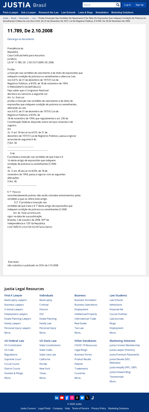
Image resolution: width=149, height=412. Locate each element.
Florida (43, 363)
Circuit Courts (11, 363)
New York (44, 368)
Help (67, 408)
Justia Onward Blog (120, 372)
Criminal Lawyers (13, 309)
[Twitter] (87, 398)
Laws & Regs (85, 12)
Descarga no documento (20, 39)
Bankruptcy (45, 300)
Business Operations (85, 304)
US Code (9, 349)
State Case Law (47, 354)
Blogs (113, 323)
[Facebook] (67, 398)
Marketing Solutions (122, 12)
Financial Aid (116, 309)
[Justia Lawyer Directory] (92, 398)
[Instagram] (72, 398)
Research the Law (48, 12)
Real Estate (80, 323)
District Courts (12, 368)
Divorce (43, 309)
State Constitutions (50, 345)
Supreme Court (12, 359)
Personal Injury (47, 328)
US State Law (48, 340)
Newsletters (102, 12)
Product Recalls (82, 359)
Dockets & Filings (13, 373)
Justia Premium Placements (124, 354)
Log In (127, 5)
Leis (34, 18)
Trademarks (81, 368)
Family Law (45, 323)
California (44, 359)
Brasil (13, 18)
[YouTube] (62, 398)
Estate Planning (48, 318)
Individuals (46, 295)
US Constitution (13, 345)
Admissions (116, 304)
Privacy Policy (98, 408)
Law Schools (68, 12)
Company (58, 408)
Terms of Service (80, 408)
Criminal (43, 304)
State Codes (45, 349)
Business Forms (83, 354)
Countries (79, 373)
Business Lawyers (14, 304)
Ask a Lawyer (29, 12)
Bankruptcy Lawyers (15, 300)
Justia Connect (28, 408)
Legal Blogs (80, 349)
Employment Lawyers (16, 314)
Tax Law (79, 328)
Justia (5, 18)
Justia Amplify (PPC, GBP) (123, 367)
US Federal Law (14, 340)
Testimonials (117, 376)
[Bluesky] (82, 398)
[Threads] (77, 398)
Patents (78, 363)
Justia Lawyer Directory (122, 349)
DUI (41, 314)
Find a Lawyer (10, 12)
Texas (42, 373)
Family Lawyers (12, 323)
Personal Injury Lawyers (17, 328)
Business (80, 295)
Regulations (10, 354)
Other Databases (85, 340)
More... (8, 332)
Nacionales (24, 18)
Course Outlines (118, 314)
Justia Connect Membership (125, 345)
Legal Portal (44, 408)
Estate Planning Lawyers (17, 318)
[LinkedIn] (57, 398)
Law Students (118, 295)
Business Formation (85, 300)
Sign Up (140, 5)
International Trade (85, 318)
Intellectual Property (85, 314)
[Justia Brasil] (17, 4)
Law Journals (117, 318)
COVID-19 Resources (85, 345)
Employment (81, 309)
